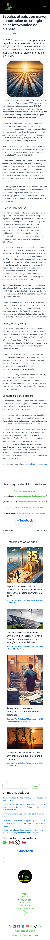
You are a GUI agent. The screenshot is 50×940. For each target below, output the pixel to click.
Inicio (25, 893)
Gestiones (25, 905)
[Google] (10, 926)
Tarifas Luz (8, 11)
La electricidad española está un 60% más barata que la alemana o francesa (24, 755)
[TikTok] (35, 926)
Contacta (25, 902)
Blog (8, 600)
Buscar (5, 782)
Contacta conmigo (25, 930)
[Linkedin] (23, 926)
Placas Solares (25, 899)
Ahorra (25, 896)
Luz (12, 600)
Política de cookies (30, 935)
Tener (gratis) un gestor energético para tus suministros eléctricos (24, 711)
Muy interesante (25, 908)
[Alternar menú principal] (45, 7)
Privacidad (16, 935)
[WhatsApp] (40, 926)
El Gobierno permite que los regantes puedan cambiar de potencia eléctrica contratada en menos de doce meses (24, 823)
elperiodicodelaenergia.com (36, 464)
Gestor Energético (15, 721)
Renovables (12, 649)
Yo (25, 914)
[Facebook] (18, 926)
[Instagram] (14, 926)
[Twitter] (31, 926)
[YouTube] (27, 926)
